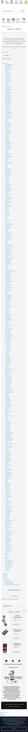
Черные (7, 87)
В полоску (7, 109)
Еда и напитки (8, 244)
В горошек (7, 105)
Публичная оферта (8, 581)
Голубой (7, 139)
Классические (8, 246)
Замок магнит (8, 431)
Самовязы (7, 118)
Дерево (7, 237)
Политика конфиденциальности (12, 584)
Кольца (6, 499)
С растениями (8, 383)
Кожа (6, 166)
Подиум (7, 115)
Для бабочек (8, 560)
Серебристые (8, 281)
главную (10, 46)
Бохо (6, 418)
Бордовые (7, 79)
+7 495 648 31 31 (13, 667)
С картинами (8, 380)
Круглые (7, 255)
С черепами (8, 496)
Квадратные (8, 252)
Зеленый (7, 142)
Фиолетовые (8, 86)
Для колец (7, 566)
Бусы (8, 346)
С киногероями (9, 389)
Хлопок (7, 163)
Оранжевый (8, 147)
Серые (7, 83)
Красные (7, 77)
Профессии (8, 253)
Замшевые (8, 93)
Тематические (8, 249)
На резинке (8, 123)
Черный (7, 155)
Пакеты (7, 568)
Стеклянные (8, 69)
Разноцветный (8, 156)
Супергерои (8, 259)
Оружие (7, 494)
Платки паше (7, 168)
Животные (8, 250)
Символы (7, 490)
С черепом (7, 516)
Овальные (7, 261)
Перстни (7, 515)
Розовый (7, 149)
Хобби (6, 265)
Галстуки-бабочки (8, 64)
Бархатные (8, 90)
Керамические (8, 433)
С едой (7, 374)
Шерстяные (8, 96)
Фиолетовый (8, 153)
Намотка (7, 421)
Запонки (6, 243)
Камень (7, 477)
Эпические (7, 497)
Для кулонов (8, 564)
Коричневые (8, 76)
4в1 (6, 218)
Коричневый (8, 143)
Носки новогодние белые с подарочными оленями (17, 616)
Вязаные (7, 111)
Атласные (7, 67)
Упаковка (6, 558)
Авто (6, 480)
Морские (7, 486)
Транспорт (7, 262)
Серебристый (8, 470)
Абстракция (8, 376)
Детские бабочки (8, 294)
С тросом (7, 436)
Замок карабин (9, 443)
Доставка (5, 574)
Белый (7, 137)
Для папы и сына (9, 224)
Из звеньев (8, 423)
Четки (6, 444)
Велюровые (8, 92)
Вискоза (7, 200)
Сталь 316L (8, 288)
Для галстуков (9, 561)
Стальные (7, 430)
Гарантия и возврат (9, 583)
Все (6, 555)
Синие (6, 85)
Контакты (5, 577)
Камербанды (7, 554)
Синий (6, 152)
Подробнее (16, 624)
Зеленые (7, 74)
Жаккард (7, 158)
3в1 (6, 217)
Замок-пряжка (8, 437)
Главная (3, 26)
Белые (7, 70)
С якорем (7, 427)
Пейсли (7, 177)
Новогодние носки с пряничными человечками (17, 630)
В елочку (7, 106)
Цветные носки (8, 373)
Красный (7, 145)
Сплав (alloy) (8, 290)
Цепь (6, 442)
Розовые (7, 82)
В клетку (7, 108)
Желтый (7, 140)
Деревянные (8, 112)
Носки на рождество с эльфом (17, 644)
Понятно (14, 728)
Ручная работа (8, 116)
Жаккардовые (8, 103)
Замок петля (8, 440)
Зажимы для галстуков (9, 520)
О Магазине (6, 579)
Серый (7, 150)
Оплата (5, 575)
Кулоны (6, 467)
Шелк (6, 165)
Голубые (7, 71)
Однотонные (8, 114)
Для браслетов (9, 563)
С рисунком (8, 66)
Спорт (6, 256)
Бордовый (7, 146)
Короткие (7, 524)
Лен (6, 160)
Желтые (7, 73)
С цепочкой (8, 521)
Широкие (7, 136)
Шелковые (8, 101)
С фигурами (8, 382)
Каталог (5, 63)
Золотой (7, 468)
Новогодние (8, 390)
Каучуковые (8, 434)
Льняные (7, 95)
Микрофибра (8, 99)
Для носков (8, 567)
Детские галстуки (8, 335)
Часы (6, 266)
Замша (7, 159)
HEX (6, 121)
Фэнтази (7, 518)
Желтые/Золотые (9, 271)
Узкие (6, 134)
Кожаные (7, 98)
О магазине (7, 580)
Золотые (7, 452)
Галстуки (6, 120)
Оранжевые (8, 80)
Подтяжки (6, 343)
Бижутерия (8, 345)
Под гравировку (9, 439)
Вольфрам (7, 509)
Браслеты (6, 414)
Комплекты (7, 209)
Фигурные (7, 526)
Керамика (7, 478)
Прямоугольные (9, 258)
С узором (7, 424)
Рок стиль (7, 488)
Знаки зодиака (8, 446)
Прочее (6, 557)
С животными (8, 377)
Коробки (7, 570)
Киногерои (7, 484)
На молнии (7, 338)
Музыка (7, 247)
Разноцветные (8, 89)
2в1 (6, 221)
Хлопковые (8, 102)
